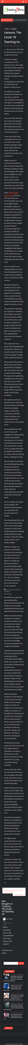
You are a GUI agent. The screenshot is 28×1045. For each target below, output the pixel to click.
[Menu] (2, 1)
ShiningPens (13, 974)
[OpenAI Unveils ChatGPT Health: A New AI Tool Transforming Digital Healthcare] (6, 985)
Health (7, 28)
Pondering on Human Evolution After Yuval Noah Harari (13, 891)
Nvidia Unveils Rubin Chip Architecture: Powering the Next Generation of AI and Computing (14, 1007)
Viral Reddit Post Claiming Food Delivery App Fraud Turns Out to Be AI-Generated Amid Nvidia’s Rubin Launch (14, 997)
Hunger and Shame (18, 894)
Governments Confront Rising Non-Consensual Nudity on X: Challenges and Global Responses (13, 978)
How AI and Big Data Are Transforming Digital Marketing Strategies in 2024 (13, 1017)
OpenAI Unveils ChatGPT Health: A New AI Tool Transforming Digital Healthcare (13, 988)
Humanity (14, 28)
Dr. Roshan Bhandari (8, 45)
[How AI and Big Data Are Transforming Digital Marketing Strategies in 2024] (6, 1014)
